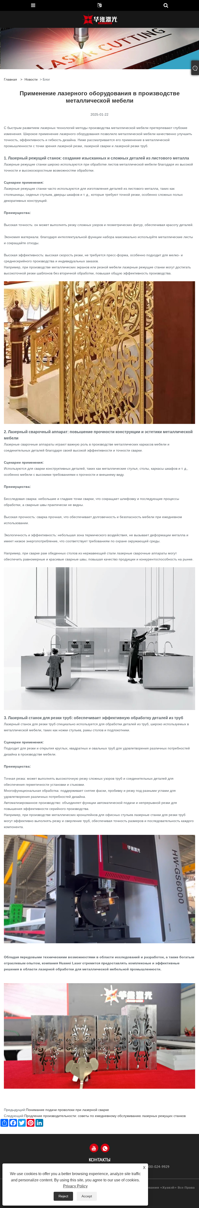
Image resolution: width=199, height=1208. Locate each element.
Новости (31, 79)
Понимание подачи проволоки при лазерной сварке (67, 1110)
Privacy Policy (75, 1186)
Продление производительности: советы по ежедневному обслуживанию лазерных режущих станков (105, 1116)
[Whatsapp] (105, 1148)
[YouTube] (94, 1148)
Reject (63, 1196)
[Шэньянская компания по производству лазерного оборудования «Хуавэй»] (99, 19)
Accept (87, 1196)
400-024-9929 (158, 1166)
